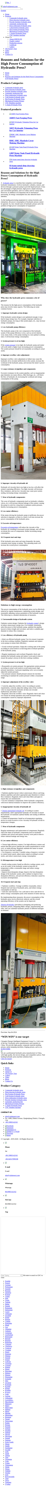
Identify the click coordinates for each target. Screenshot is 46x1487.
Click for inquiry (6, 1059)
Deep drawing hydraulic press (19, 20)
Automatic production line (18, 24)
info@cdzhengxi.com (10, 6)
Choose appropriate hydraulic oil (13, 811)
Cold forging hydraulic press (19, 28)
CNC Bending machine (13, 103)
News (7, 75)
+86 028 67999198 (11, 1159)
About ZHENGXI (15, 39)
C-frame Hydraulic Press (17, 33)
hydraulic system (32, 623)
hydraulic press (8, 183)
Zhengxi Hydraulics (7, 905)
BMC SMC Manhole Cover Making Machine (21, 141)
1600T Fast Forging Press (20, 118)
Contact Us (9, 54)
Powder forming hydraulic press (20, 22)
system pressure (10, 345)
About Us (8, 1072)
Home (7, 14)
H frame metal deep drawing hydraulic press (22, 167)
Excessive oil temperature (9, 527)
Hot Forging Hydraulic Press (19, 29)
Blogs (7, 52)
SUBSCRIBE (5, 1049)
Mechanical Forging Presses (18, 31)
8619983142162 (10, 1192)
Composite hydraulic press (18, 18)
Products (8, 16)
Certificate (12, 45)
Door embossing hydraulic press (20, 26)
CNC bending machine (17, 35)
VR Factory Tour (11, 49)
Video (7, 51)
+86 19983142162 (11, 1122)
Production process (15, 43)
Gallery (11, 47)
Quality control (14, 41)
